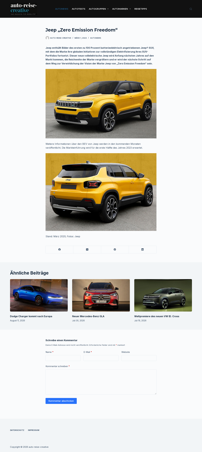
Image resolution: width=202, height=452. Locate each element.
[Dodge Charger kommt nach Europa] (39, 295)
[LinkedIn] (142, 249)
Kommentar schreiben (58, 366)
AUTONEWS (61, 9)
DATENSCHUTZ (17, 430)
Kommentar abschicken (61, 400)
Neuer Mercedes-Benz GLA (88, 316)
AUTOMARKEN (120, 9)
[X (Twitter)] (87, 249)
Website (125, 352)
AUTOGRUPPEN (97, 9)
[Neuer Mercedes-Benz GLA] (101, 295)
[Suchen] (191, 9)
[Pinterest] (115, 249)
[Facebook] (59, 249)
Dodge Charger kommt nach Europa (31, 316)
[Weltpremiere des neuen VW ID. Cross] (163, 295)
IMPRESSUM (33, 430)
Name (50, 352)
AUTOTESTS (78, 9)
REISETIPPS (140, 9)
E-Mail (88, 352)
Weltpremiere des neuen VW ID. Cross (156, 316)
